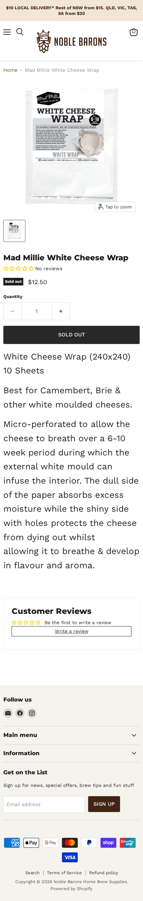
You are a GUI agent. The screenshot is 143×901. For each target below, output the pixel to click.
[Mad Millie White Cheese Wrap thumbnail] (14, 230)
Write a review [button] (71, 631)
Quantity (12, 296)
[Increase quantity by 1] (61, 311)
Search (32, 872)
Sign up (104, 804)
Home (10, 70)
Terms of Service (64, 872)
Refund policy (103, 872)
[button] (19, 269)
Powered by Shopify (71, 888)
